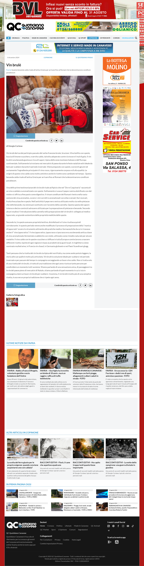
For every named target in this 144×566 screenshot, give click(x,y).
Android (14, 547)
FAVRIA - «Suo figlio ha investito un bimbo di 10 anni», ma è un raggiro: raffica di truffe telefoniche (54, 374)
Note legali (76, 540)
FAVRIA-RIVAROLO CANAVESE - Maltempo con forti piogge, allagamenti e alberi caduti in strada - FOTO (88, 374)
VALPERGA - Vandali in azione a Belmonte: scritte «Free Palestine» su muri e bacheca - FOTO (32, 508)
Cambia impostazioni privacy (51, 543)
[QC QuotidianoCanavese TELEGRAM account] (108, 530)
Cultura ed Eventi (57, 38)
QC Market (44, 529)
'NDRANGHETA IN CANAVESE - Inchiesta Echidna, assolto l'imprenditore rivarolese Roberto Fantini (123, 508)
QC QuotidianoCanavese (60, 556)
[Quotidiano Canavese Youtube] (128, 525)
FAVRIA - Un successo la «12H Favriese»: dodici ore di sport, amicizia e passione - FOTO (119, 373)
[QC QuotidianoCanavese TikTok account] (133, 525)
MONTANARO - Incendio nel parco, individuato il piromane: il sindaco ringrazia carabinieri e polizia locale (76, 495)
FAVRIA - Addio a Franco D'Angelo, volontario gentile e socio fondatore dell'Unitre (22, 373)
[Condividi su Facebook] (51, 140)
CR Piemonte (105, 38)
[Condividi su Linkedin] (61, 140)
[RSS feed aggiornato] (108, 525)
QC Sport (82, 38)
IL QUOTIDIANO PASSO (84, 57)
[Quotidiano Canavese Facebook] (118, 525)
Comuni (116, 38)
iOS (7, 547)
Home (42, 526)
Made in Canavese (39, 38)
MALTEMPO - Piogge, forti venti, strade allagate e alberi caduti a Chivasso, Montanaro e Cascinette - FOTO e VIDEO (78, 508)
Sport (53, 529)
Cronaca (16, 38)
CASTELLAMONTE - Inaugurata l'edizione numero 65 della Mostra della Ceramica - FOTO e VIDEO (32, 495)
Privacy (57, 540)
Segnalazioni (128, 38)
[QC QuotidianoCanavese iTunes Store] (117, 542)
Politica (25, 38)
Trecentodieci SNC (67, 561)
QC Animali (95, 526)
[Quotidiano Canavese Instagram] (123, 525)
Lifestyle (68, 526)
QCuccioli (72, 38)
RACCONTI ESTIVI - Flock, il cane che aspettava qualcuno (55, 463)
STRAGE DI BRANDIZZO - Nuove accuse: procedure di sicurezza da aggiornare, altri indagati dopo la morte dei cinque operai (123, 496)
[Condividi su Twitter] (56, 140)
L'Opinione (93, 38)
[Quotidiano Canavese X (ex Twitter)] (113, 525)
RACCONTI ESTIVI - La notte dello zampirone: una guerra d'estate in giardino (121, 465)
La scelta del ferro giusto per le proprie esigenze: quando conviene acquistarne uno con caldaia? (22, 465)
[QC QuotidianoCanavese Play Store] (109, 542)
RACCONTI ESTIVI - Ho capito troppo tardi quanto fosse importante (86, 465)
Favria (8, 70)
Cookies (66, 540)
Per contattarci (46, 540)
